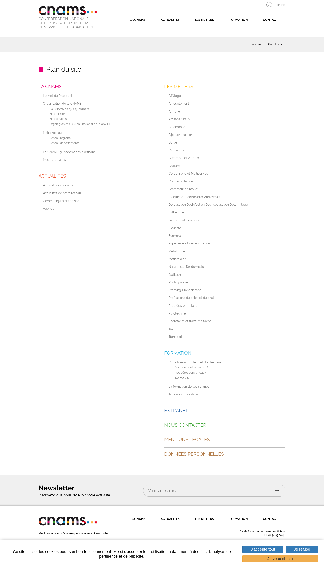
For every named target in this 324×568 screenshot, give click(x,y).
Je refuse (302, 549)
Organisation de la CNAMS (62, 103)
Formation (238, 20)
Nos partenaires (54, 159)
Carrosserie (177, 150)
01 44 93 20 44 (276, 535)
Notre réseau (52, 133)
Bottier (173, 142)
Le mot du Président (57, 96)
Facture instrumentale (184, 220)
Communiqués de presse (61, 201)
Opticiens (175, 274)
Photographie (178, 282)
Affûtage (175, 96)
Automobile (177, 127)
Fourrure (175, 235)
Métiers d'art (178, 259)
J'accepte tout (263, 549)
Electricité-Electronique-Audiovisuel (194, 197)
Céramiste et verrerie (184, 158)
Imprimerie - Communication (189, 243)
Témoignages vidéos (183, 394)
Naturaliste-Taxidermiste (186, 266)
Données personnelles (194, 454)
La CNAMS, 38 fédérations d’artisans (69, 152)
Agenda (48, 208)
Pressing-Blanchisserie (185, 290)
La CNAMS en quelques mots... (70, 109)
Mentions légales (187, 439)
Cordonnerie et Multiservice (188, 173)
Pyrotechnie (177, 313)
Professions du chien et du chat (191, 298)
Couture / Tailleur (181, 181)
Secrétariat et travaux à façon (190, 321)
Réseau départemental (65, 143)
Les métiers (204, 20)
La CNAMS (137, 20)
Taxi (171, 329)
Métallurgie (177, 251)
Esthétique (176, 212)
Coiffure (174, 166)
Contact (270, 20)
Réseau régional (60, 138)
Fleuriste (175, 228)
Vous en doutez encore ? (191, 367)
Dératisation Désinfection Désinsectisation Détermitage (208, 204)
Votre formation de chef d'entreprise (195, 362)
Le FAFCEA (182, 377)
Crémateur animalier (183, 189)
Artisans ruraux (179, 119)
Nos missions (58, 114)
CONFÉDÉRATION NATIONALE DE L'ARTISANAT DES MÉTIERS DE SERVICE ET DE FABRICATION (66, 23)
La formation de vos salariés (189, 386)
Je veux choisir (280, 559)
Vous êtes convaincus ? (190, 372)
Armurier (175, 111)
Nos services (58, 119)
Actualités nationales (58, 185)
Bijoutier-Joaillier (180, 135)
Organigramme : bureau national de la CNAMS (80, 124)
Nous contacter (185, 425)
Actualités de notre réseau (62, 193)
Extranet (280, 4)
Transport (175, 337)
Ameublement (179, 103)
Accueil (256, 44)
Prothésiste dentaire (183, 305)
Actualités (170, 20)
